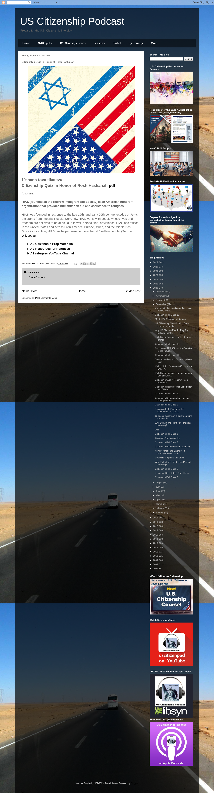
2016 (155, 530)
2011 (155, 551)
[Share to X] (87, 263)
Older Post (133, 291)
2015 (155, 535)
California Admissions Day (167, 438)
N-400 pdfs (45, 43)
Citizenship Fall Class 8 (166, 434)
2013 (155, 543)
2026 (155, 262)
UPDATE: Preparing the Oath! (169, 457)
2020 (155, 288)
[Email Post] (75, 263)
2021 (155, 283)
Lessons (99, 43)
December (161, 291)
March (159, 504)
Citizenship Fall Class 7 (166, 442)
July (158, 487)
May (158, 495)
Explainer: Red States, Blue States (172, 473)
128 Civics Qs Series (73, 43)
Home (26, 43)
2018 (155, 522)
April (158, 499)
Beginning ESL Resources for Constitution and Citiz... (169, 410)
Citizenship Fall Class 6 (166, 469)
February (160, 508)
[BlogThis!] (84, 263)
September (161, 304)
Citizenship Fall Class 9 (166, 404)
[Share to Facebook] (90, 263)
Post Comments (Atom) (46, 298)
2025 (155, 267)
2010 (155, 556)
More (154, 43)
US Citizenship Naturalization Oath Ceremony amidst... (172, 324)
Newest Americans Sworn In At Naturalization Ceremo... (170, 452)
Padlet (117, 43)
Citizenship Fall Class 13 (167, 315)
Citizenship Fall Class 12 (167, 344)
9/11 (157, 429)
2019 (155, 517)
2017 (155, 526)
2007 (155, 568)
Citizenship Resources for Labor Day (172, 446)
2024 (155, 271)
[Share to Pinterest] (94, 263)
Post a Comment (36, 277)
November (161, 296)
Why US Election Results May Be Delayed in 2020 (171, 331)
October (160, 300)
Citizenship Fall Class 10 (167, 393)
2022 (155, 279)
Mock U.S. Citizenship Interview (170, 319)
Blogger (134, 783)
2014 (155, 539)
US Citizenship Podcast (72, 21)
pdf (112, 185)
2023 (155, 275)
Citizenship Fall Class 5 (166, 477)
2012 (155, 547)
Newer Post (29, 291)
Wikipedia (28, 235)
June (158, 491)
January (160, 512)
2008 (155, 564)
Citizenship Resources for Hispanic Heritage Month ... (172, 399)
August (159, 482)
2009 (155, 560)
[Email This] (81, 263)
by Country (136, 43)
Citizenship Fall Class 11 (167, 355)
